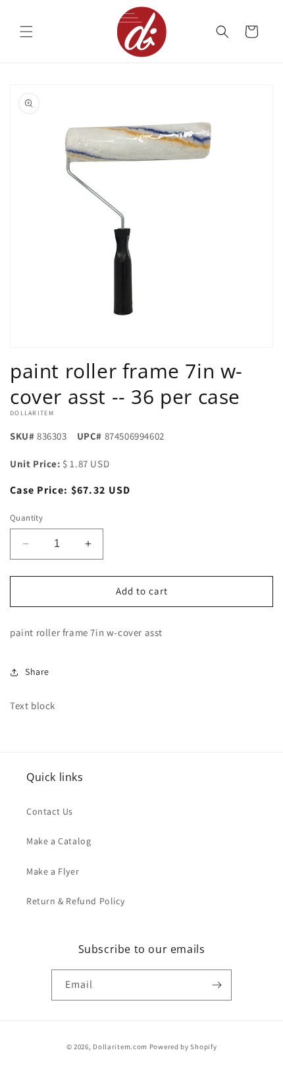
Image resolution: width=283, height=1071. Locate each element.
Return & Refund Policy (75, 901)
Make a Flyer (52, 871)
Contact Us (49, 811)
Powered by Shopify (183, 1046)
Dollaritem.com (120, 1046)
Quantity (26, 517)
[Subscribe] (216, 985)
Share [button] (37, 672)
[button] (26, 31)
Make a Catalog (58, 841)
